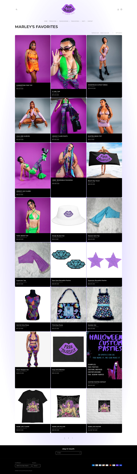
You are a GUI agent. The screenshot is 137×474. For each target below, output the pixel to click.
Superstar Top (21, 280)
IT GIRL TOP (56, 91)
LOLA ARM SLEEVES (23, 136)
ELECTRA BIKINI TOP (95, 136)
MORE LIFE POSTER (94, 426)
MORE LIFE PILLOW (58, 426)
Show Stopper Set (22, 369)
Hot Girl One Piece (22, 325)
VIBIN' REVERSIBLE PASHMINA (62, 180)
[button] (16, 9)
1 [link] (64, 438)
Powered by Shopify (28, 470)
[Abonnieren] (79, 453)
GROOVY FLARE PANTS (60, 136)
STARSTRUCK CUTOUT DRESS (98, 85)
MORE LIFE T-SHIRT (22, 426)
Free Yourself (21, 470)
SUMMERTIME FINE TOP (24, 85)
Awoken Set (92, 325)
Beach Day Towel (94, 181)
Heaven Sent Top (94, 236)
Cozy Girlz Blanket (58, 369)
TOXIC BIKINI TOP (22, 235)
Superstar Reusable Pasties (97, 280)
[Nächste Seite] (72, 438)
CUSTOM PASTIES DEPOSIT (97, 382)
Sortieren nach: (95, 32)
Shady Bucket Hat (58, 236)
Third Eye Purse (57, 325)
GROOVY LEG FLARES (23, 191)
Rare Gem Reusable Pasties (61, 280)
